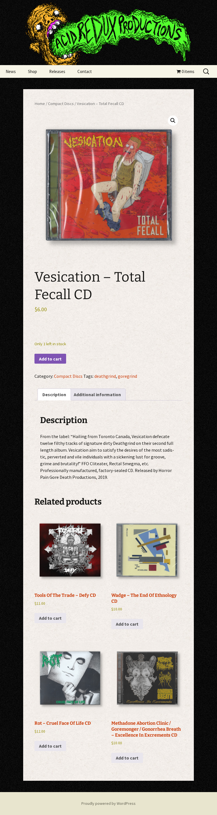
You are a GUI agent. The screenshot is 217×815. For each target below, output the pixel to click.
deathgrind (105, 376)
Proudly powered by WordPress (108, 803)
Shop (32, 71)
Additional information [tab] (97, 394)
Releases (57, 71)
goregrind (127, 376)
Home (39, 103)
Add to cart (50, 359)
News (11, 71)
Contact (84, 71)
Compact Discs (61, 103)
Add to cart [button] (50, 618)
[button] (173, 120)
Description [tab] (54, 394)
